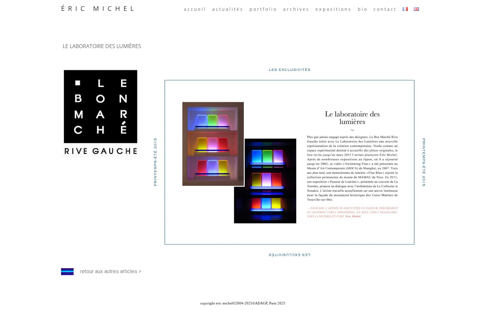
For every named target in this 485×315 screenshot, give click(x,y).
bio (363, 9)
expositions (333, 9)
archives (296, 9)
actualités (227, 9)
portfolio (263, 9)
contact (385, 9)
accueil (195, 9)
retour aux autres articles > (110, 271)
